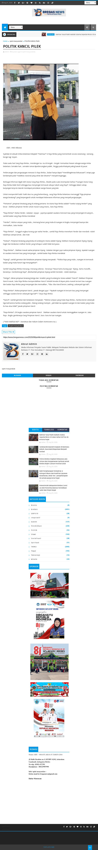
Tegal (33, 551)
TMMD (34, 547)
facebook (80, 375)
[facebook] (14, 3)
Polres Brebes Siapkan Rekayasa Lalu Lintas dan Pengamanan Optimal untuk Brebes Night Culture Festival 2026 (54, 461)
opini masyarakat (16, 41)
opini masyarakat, (28, 52)
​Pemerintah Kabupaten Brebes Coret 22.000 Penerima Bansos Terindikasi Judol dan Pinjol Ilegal (53, 488)
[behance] (44, 3)
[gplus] (23, 3)
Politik (34, 530)
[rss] (40, 3)
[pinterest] (27, 3)
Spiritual (35, 543)
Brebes (34, 509)
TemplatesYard (49, 847)
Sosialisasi (36, 538)
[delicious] (52, 3)
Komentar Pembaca (62, 430)
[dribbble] (35, 3)
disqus (48, 375)
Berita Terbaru (35, 430)
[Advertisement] (49, 801)
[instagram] (48, 3)
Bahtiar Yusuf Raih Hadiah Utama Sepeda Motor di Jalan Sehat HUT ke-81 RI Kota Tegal (54, 437)
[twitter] (19, 3)
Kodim (34, 522)
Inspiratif (35, 518)
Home (5, 41)
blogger (17, 375)
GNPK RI (34, 514)
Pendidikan (36, 526)
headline (39, 34)
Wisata (34, 559)
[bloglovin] (31, 3)
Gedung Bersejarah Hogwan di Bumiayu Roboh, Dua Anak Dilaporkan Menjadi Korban (54, 449)
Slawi (33, 534)
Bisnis (34, 505)
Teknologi (49, 430)
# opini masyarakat (16, 326)
